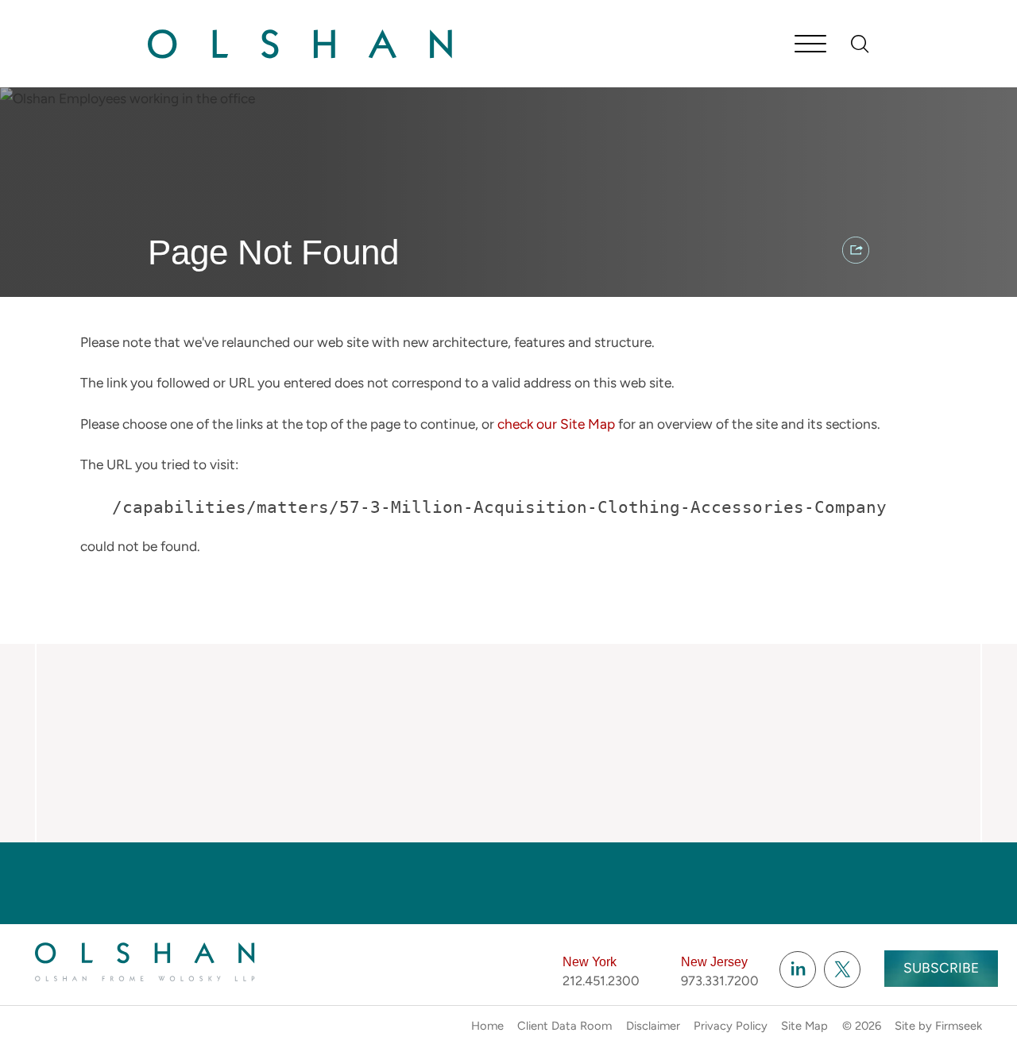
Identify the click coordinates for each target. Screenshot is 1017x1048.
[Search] (860, 44)
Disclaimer (653, 1026)
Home (487, 1026)
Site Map (804, 1026)
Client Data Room (564, 1026)
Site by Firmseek (938, 1026)
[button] (855, 250)
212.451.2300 (601, 980)
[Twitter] (842, 969)
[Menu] (810, 45)
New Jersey (714, 961)
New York (590, 961)
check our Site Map (556, 424)
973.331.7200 (720, 980)
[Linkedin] (797, 969)
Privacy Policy (731, 1026)
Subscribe (941, 968)
